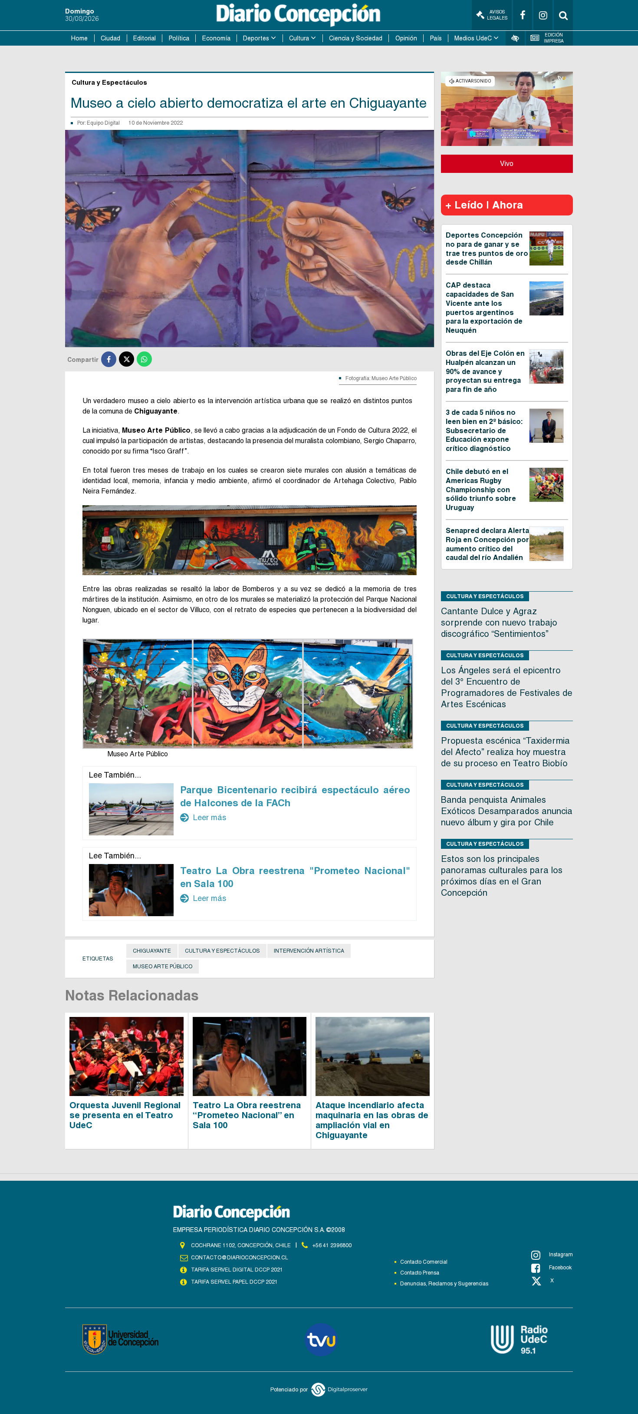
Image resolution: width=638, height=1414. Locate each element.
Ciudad (110, 38)
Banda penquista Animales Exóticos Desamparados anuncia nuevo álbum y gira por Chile (506, 811)
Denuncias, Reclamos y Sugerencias (444, 1284)
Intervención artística (309, 951)
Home (79, 38)
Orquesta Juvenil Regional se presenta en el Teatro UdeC (125, 1115)
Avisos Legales (497, 15)
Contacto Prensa (419, 1273)
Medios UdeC (473, 38)
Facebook (560, 1268)
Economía (216, 38)
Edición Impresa (554, 38)
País (436, 38)
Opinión (406, 38)
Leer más (203, 817)
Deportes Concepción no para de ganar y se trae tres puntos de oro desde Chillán (487, 248)
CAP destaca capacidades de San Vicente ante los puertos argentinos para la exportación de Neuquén (484, 307)
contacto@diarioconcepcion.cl (239, 1258)
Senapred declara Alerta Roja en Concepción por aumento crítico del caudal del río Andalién (487, 544)
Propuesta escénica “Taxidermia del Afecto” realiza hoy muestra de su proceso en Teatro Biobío (505, 751)
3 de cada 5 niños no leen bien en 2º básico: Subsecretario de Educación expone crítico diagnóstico (484, 430)
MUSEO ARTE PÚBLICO (162, 967)
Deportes (256, 38)
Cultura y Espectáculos (222, 951)
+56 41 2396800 (332, 1245)
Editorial (144, 38)
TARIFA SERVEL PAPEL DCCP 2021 (234, 1282)
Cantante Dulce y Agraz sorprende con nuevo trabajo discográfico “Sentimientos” (499, 622)
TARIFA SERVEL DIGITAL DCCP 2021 (237, 1270)
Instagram (561, 1255)
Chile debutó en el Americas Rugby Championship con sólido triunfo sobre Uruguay (481, 489)
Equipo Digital (103, 123)
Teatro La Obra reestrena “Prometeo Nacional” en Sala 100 (247, 1115)
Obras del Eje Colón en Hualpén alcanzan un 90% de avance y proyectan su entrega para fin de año (485, 371)
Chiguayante (152, 951)
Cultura (299, 38)
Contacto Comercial (423, 1262)
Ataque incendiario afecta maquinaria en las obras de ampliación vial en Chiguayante (372, 1120)
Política (179, 38)
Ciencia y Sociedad (355, 38)
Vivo (506, 163)
